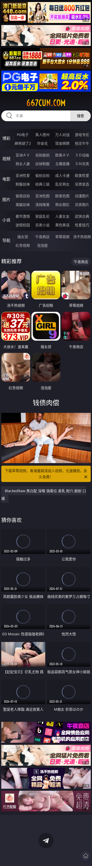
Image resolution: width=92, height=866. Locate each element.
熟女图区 (62, 204)
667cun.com (46, 103)
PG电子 (23, 134)
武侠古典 (82, 216)
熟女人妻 (23, 163)
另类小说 (42, 224)
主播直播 (62, 163)
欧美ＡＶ (62, 155)
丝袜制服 (42, 163)
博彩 (6, 138)
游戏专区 (82, 134)
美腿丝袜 (23, 204)
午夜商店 (42, 236)
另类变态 (82, 184)
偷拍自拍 (42, 175)
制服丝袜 (23, 184)
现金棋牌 (62, 143)
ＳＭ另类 (82, 163)
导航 (6, 240)
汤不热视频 (82, 236)
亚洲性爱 (23, 175)
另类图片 (82, 204)
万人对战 (62, 134)
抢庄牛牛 (82, 143)
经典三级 (42, 184)
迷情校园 (23, 224)
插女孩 (22, 236)
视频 (6, 159)
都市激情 (23, 216)
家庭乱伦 (42, 216)
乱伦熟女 (62, 184)
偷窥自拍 (23, 195)
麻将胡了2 (23, 143)
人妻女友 (62, 216)
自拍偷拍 (42, 155)
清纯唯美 (42, 204)
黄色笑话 (62, 224)
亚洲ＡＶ (23, 155)
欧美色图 (62, 195)
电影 (6, 179)
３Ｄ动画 (82, 155)
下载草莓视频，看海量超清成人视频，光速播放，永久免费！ (46, 473)
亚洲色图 (42, 195)
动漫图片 (82, 195)
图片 (6, 199)
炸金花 (42, 143)
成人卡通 (62, 175)
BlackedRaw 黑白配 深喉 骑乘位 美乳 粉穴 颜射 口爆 (43, 494)
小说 (6, 220)
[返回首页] (85, 856)
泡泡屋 (42, 245)
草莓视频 (62, 236)
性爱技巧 (82, 224)
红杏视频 (23, 245)
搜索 (80, 115)
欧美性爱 (82, 175)
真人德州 (42, 134)
